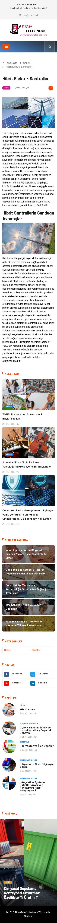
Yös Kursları (27, 709)
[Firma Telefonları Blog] (29, 29)
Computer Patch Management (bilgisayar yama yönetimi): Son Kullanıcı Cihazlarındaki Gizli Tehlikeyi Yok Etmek (28, 514)
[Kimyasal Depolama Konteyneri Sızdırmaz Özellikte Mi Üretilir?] (28, 862)
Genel (26, 62)
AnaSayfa (12, 62)
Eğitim (9, 406)
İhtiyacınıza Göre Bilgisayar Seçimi (37, 765)
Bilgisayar (24, 742)
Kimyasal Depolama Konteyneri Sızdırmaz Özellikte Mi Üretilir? (22, 893)
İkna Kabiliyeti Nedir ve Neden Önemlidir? (28, 8)
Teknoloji (35, 650)
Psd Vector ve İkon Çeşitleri (37, 745)
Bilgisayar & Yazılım (14, 502)
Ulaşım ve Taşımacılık (29, 723)
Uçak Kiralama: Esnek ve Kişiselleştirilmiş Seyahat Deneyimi (35, 730)
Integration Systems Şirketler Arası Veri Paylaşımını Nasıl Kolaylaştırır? (32, 786)
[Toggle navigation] (6, 47)
